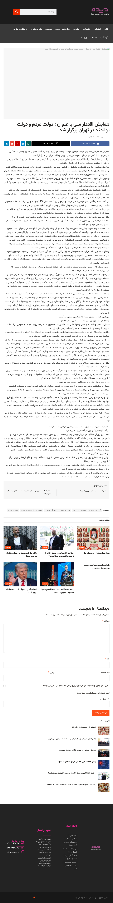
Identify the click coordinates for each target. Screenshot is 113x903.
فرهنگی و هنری (20, 29)
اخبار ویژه (8, 584)
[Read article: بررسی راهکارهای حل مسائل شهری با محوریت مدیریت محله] (57, 574)
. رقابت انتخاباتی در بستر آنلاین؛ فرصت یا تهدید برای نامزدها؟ (59, 555)
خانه (106, 29)
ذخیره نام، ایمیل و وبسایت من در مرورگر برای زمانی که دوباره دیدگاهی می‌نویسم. (75, 685)
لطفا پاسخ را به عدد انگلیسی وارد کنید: (93, 693)
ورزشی (84, 37)
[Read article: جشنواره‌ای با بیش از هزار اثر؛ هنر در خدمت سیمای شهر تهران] (103, 742)
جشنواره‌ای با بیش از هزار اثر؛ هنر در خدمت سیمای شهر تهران (72, 739)
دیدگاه (105, 621)
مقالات (94, 37)
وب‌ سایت (105, 672)
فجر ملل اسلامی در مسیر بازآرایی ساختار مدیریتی (77, 750)
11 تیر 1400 (102, 136)
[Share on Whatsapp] (28, 143)
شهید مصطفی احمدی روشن (31, 510)
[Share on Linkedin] (6, 143)
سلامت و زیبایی (62, 29)
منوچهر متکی (13, 510)
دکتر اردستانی (65, 510)
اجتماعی (97, 29)
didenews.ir (13, 852)
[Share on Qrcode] (17, 143)
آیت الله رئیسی (94, 510)
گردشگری (104, 37)
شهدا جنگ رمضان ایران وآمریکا (93, 490)
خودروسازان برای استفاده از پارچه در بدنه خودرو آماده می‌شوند (44, 851)
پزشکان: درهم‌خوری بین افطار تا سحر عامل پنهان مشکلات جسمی (71, 784)
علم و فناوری (36, 29)
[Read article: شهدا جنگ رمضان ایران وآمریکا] (94, 538)
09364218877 (12, 843)
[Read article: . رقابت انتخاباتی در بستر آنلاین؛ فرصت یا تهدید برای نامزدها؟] (57, 538)
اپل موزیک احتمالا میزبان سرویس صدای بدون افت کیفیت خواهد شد (44, 862)
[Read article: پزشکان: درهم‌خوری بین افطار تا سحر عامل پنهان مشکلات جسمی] (103, 787)
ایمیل (51, 672)
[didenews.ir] (22, 851)
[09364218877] (22, 842)
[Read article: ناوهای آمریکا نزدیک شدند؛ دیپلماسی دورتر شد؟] (20, 574)
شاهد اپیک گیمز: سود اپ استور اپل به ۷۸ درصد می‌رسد (43, 842)
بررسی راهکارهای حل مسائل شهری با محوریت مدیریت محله (57, 591)
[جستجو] (16, 12)
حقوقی (76, 29)
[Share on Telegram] (23, 143)
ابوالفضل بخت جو (79, 510)
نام (107, 658)
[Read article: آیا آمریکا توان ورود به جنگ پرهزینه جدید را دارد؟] (20, 538)
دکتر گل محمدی (50, 510)
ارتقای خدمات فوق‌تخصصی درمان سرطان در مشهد (77, 761)
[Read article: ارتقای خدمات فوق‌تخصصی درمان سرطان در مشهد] (103, 764)
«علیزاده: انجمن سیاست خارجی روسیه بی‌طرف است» (97, 567)
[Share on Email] (12, 143)
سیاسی (48, 29)
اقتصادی (86, 29)
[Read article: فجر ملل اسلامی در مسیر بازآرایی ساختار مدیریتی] (103, 753)
